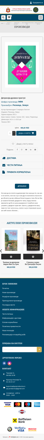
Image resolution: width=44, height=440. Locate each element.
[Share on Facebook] (17, 149)
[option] (11, 250)
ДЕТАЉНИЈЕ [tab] (22, 186)
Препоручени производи (12, 301)
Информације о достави (11, 318)
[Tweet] (22, 149)
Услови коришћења (9, 322)
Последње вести (8, 305)
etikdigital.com (15, 437)
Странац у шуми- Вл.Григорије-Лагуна (33, 263)
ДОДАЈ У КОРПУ (25, 133)
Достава (11, 158)
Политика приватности (11, 326)
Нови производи (8, 292)
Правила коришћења (18, 172)
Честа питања (14, 165)
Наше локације (8, 330)
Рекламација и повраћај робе (13, 335)
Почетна (5, 288)
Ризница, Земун (20, 105)
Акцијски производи (10, 297)
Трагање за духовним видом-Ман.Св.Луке (11, 263)
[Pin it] (26, 149)
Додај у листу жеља (24, 143)
